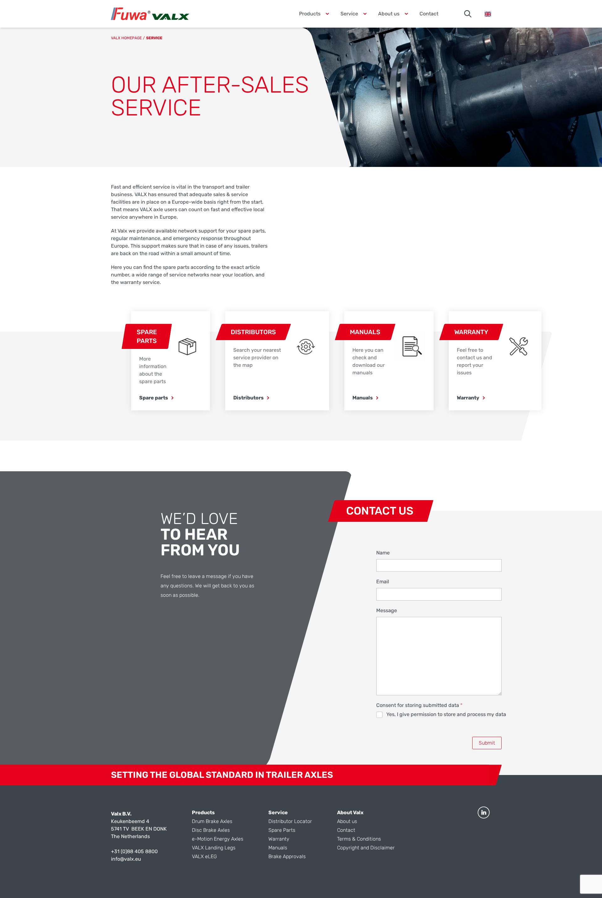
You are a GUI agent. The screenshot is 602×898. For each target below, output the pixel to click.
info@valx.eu (126, 859)
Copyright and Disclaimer (366, 848)
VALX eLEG (204, 856)
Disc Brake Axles (211, 830)
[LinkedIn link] (483, 812)
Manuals (277, 848)
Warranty (278, 839)
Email (382, 582)
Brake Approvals (287, 856)
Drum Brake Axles (212, 821)
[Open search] (467, 13)
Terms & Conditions (359, 839)
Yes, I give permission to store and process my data (446, 714)
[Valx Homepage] (150, 14)
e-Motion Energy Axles (217, 839)
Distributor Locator (290, 821)
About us (347, 821)
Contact (429, 14)
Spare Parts (281, 830)
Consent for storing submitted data (419, 705)
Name (383, 553)
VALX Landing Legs (213, 848)
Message (386, 610)
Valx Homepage (126, 38)
